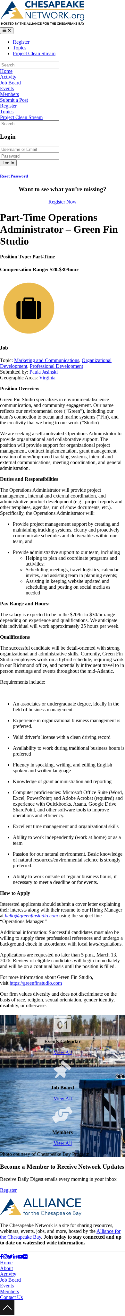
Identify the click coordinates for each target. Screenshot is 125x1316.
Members (9, 94)
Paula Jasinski (43, 372)
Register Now (62, 201)
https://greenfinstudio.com (36, 983)
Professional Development (56, 366)
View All (63, 1052)
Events (7, 88)
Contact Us (11, 1297)
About (6, 1268)
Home (6, 71)
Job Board (10, 82)
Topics (19, 47)
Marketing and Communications (46, 360)
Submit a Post (14, 100)
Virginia (47, 377)
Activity (8, 77)
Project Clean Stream (34, 53)
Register (21, 42)
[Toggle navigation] (6, 30)
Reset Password (14, 176)
